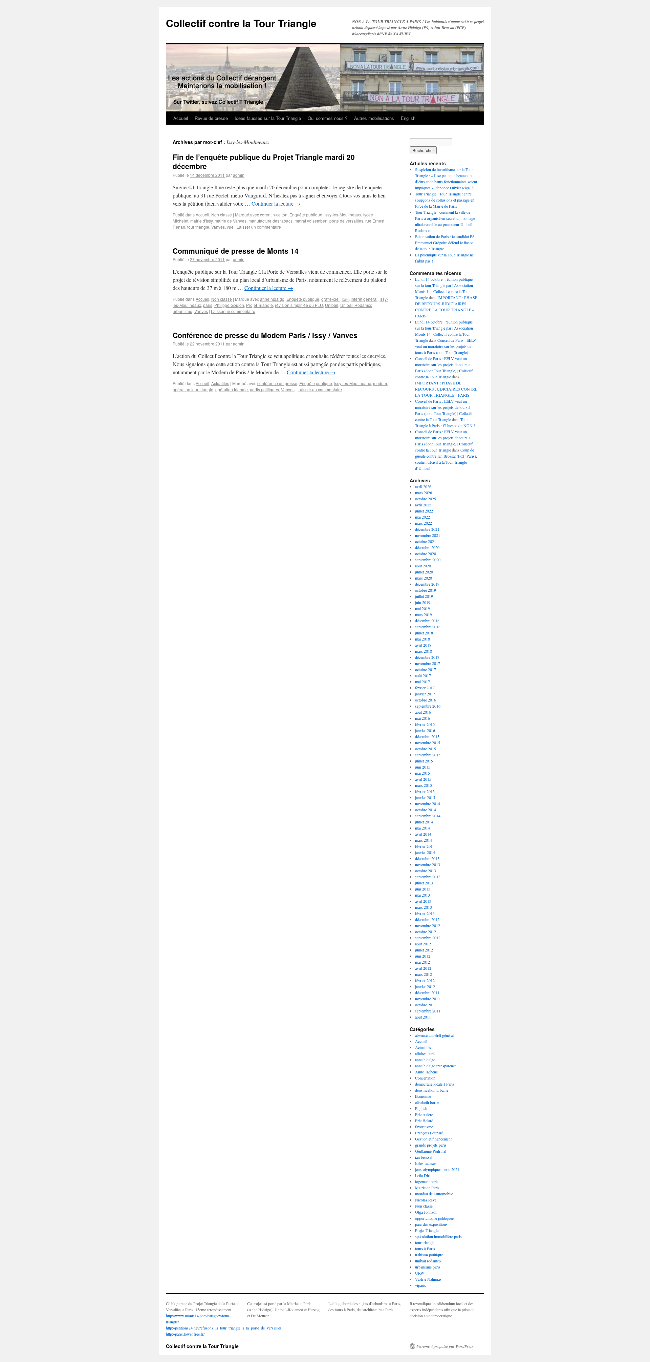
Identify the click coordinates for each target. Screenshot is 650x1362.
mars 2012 (423, 974)
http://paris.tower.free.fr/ (185, 1334)
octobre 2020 (425, 553)
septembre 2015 (427, 754)
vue (230, 227)
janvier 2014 (425, 852)
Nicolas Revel (426, 1199)
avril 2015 (423, 779)
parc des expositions (431, 1224)
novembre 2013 (427, 864)
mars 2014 (423, 840)
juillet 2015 (424, 760)
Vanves (218, 227)
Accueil (180, 118)
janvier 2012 (425, 986)
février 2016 (425, 724)
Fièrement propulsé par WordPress (445, 1346)
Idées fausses (425, 1163)
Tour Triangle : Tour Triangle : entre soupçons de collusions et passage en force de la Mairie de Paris (444, 200)
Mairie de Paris (427, 1187)
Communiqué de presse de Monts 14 (236, 251)
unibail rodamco (428, 1260)
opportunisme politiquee (434, 1218)
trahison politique (429, 1254)
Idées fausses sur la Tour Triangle (268, 118)
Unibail (331, 305)
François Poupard (429, 1132)
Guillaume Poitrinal (430, 1151)
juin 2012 (422, 956)
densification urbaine (431, 1090)
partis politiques (264, 389)
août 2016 (423, 712)
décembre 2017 (427, 657)
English (408, 118)
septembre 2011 (427, 1010)
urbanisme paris (427, 1267)
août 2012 (423, 943)
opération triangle (231, 389)
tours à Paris (425, 1248)
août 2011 (423, 1017)
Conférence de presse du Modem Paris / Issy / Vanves (265, 335)
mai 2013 (422, 895)
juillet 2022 (424, 511)
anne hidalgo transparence (435, 1065)
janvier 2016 (425, 730)
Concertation (425, 1078)
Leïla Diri (422, 1175)
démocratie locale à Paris (434, 1084)
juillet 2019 (424, 596)
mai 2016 (422, 718)
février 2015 (425, 791)
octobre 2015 (425, 748)
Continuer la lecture (276, 203)
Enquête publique (305, 214)
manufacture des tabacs (270, 221)
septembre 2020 (427, 559)
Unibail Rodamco (356, 305)
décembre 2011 (427, 992)
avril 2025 (423, 504)
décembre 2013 (427, 858)
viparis (420, 1285)
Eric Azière (424, 1114)
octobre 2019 (425, 590)
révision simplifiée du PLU (299, 305)
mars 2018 (423, 651)
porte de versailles (346, 221)
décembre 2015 (427, 736)
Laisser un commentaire (259, 227)
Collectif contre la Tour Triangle (241, 23)
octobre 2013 (425, 870)
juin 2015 (422, 767)
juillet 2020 (424, 571)
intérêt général (364, 299)
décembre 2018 (427, 620)
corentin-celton (273, 214)
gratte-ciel (330, 299)
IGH (345, 299)
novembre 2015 (427, 742)
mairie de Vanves (230, 221)
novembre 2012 (427, 925)
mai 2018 (422, 639)
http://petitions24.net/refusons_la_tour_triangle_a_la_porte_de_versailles (224, 1327)
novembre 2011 (427, 998)
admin (238, 175)
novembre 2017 (427, 663)
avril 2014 (423, 834)
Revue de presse (211, 118)
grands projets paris (431, 1145)
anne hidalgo (272, 299)
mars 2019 (423, 614)
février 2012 (425, 980)
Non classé (221, 214)
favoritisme (424, 1126)
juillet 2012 (424, 949)
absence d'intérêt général (434, 1035)
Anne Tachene (426, 1071)
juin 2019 (422, 602)
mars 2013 (423, 907)
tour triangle (198, 227)
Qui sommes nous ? (327, 118)
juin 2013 (422, 889)
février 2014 (425, 846)
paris (207, 305)
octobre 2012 (425, 931)
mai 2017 (422, 681)
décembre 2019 (427, 584)
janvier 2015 (425, 797)
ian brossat (423, 1157)
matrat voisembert (311, 221)
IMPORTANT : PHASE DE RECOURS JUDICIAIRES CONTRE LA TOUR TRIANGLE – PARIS (446, 389)
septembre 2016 (427, 706)
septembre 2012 (427, 937)
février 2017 (425, 687)
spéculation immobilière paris (438, 1236)
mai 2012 (422, 962)
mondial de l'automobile (434, 1193)
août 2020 (423, 565)
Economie (423, 1096)
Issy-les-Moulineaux (342, 214)
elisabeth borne (427, 1102)
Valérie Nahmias (428, 1279)
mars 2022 (423, 523)
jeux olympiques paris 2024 (437, 1169)
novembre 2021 (427, 535)
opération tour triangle (193, 389)
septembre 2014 (427, 815)
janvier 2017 (425, 693)
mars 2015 (423, 785)
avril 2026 (423, 486)
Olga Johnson (426, 1212)
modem (380, 383)
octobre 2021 (425, 541)
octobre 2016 (425, 700)
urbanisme (182, 311)
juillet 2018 (424, 632)
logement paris (426, 1181)
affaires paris (425, 1053)
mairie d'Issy (201, 221)
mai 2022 (422, 517)
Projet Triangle (259, 305)
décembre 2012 (427, 919)
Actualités (220, 383)
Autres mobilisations (374, 118)
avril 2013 (423, 901)
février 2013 (425, 913)
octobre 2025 (425, 498)
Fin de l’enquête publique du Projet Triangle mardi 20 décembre (264, 161)
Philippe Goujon (229, 305)
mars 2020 (423, 578)
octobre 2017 (425, 669)
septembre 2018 (427, 626)
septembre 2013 (427, 876)
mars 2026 (423, 492)
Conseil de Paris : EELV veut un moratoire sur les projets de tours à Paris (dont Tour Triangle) (445, 346)
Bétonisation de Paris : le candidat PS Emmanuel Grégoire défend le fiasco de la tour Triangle (445, 242)
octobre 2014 (425, 809)
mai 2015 (422, 773)
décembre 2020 (427, 547)
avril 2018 (423, 645)
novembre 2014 (427, 803)
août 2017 (423, 675)
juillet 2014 (424, 821)
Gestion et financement (433, 1138)
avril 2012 (423, 968)
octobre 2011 (425, 1004)
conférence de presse (277, 383)
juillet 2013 (424, 882)
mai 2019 (422, 608)
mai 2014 (422, 828)
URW (419, 1273)
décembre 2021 (427, 529)
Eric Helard (424, 1120)
